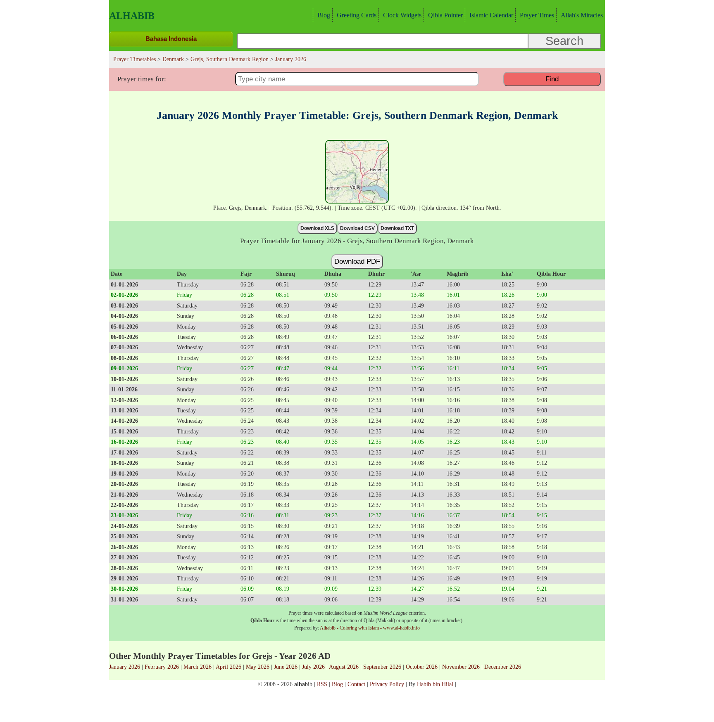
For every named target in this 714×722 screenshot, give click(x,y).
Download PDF (357, 261)
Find (552, 79)
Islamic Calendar (491, 15)
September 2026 (382, 666)
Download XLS (317, 228)
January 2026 (124, 666)
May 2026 (257, 666)
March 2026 (197, 666)
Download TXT (397, 228)
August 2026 (344, 666)
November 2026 (461, 666)
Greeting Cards (356, 15)
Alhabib (132, 15)
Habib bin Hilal (435, 684)
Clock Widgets (402, 15)
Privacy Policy (387, 684)
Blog (323, 15)
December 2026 (502, 666)
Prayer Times (537, 15)
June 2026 (286, 666)
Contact (356, 684)
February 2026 (162, 666)
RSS (322, 684)
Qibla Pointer (445, 15)
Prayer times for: (141, 79)
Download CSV (357, 228)
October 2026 (422, 666)
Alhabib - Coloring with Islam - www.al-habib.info (370, 628)
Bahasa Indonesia (171, 38)
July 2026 (313, 666)
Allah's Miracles (582, 15)
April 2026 (228, 666)
